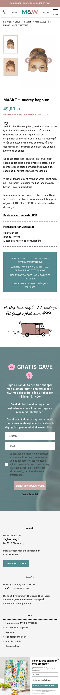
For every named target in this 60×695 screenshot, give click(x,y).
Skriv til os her (16, 563)
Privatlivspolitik (13, 641)
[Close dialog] (58, 659)
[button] (4, 122)
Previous (28, 60)
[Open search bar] (5, 11)
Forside (7, 22)
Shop (17, 22)
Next (49, 60)
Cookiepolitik (12, 646)
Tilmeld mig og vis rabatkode (45, 686)
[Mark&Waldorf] (30, 12)
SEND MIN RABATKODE (30, 486)
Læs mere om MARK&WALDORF (22, 623)
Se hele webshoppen (17, 627)
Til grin (28, 22)
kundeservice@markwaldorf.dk (24, 550)
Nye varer (10, 632)
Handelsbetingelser (16, 636)
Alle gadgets (42, 22)
